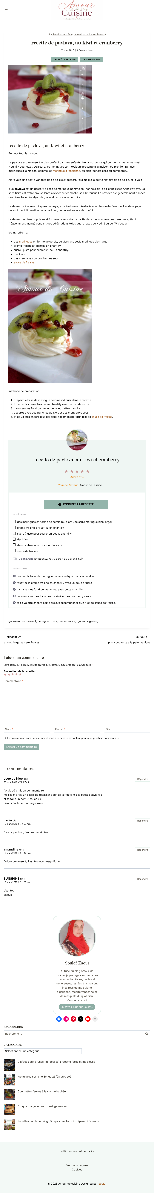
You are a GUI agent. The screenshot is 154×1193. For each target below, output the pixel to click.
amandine (11, 849)
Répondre (142, 779)
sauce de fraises (24, 262)
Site (108, 729)
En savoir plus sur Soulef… (77, 1006)
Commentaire (13, 681)
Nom (9, 729)
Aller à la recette (65, 59)
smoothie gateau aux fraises (22, 640)
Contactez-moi (77, 1000)
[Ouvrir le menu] (6, 10)
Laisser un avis (91, 59)
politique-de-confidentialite (77, 1151)
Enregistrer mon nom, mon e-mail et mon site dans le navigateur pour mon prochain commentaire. (63, 738)
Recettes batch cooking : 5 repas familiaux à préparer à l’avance (58, 1121)
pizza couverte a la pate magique (129, 640)
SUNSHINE (11, 878)
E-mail (60, 729)
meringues (25, 241)
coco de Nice (13, 778)
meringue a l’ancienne (66, 170)
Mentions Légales (77, 1165)
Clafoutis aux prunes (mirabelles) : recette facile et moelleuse (56, 1061)
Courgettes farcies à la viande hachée (42, 1091)
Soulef (102, 1183)
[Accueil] (49, 34)
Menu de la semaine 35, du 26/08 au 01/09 (44, 1076)
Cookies (77, 1169)
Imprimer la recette (78, 504)
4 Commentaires (85, 50)
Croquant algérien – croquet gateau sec (43, 1106)
